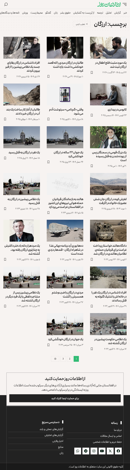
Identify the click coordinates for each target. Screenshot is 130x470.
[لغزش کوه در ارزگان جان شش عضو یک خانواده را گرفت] (108, 184)
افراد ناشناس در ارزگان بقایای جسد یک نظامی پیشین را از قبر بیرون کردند (22, 66)
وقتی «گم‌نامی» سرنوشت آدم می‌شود (66, 111)
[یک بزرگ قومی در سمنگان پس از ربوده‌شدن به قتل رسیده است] (108, 137)
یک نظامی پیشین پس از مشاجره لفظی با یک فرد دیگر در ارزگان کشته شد (22, 296)
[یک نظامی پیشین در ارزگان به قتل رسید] (21, 184)
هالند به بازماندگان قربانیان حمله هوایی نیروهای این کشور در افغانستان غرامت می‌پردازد (65, 203)
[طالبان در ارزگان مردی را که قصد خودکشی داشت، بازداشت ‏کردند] (65, 48)
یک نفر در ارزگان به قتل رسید (24, 152)
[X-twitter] (110, 451)
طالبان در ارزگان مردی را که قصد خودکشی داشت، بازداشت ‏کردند (65, 66)
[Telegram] (85, 451)
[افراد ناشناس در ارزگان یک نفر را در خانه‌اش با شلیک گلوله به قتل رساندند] (108, 278)
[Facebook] (118, 451)
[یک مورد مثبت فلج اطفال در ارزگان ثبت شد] (108, 48)
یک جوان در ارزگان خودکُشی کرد (65, 339)
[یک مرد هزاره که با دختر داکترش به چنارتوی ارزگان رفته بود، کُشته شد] (21, 231)
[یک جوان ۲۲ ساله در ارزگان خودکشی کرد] (65, 137)
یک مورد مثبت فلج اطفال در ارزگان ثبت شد (111, 64)
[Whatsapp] (77, 451)
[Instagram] (94, 451)
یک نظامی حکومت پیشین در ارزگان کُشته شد (110, 341)
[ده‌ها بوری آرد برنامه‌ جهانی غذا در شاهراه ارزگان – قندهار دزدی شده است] (65, 231)
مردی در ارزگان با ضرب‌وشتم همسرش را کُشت (67, 294)
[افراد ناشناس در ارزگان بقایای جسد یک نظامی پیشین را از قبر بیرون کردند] (21, 48)
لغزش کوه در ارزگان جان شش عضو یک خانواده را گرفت (110, 201)
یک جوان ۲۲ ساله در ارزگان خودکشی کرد (68, 154)
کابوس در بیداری (117, 109)
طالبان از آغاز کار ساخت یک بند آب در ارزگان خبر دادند (23, 111)
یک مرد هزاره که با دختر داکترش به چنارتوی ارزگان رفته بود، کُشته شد (22, 249)
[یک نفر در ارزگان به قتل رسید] (21, 137)
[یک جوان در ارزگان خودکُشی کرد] (65, 324)
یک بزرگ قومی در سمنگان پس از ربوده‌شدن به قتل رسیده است (109, 156)
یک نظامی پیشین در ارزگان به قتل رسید (23, 201)
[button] (124, 4)
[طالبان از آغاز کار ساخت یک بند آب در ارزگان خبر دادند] (21, 95)
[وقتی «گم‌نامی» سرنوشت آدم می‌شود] (65, 95)
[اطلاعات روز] (109, 4)
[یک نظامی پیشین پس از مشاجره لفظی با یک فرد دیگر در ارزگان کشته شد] (21, 278)
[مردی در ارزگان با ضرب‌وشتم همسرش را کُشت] (65, 278)
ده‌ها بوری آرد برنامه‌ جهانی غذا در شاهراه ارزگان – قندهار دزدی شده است (65, 249)
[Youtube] (102, 451)
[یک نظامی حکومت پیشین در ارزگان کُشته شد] (108, 324)
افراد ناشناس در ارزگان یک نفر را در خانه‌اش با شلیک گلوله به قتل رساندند (109, 296)
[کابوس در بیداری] (108, 95)
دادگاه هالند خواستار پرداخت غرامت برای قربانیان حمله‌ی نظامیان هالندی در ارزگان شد (110, 249)
